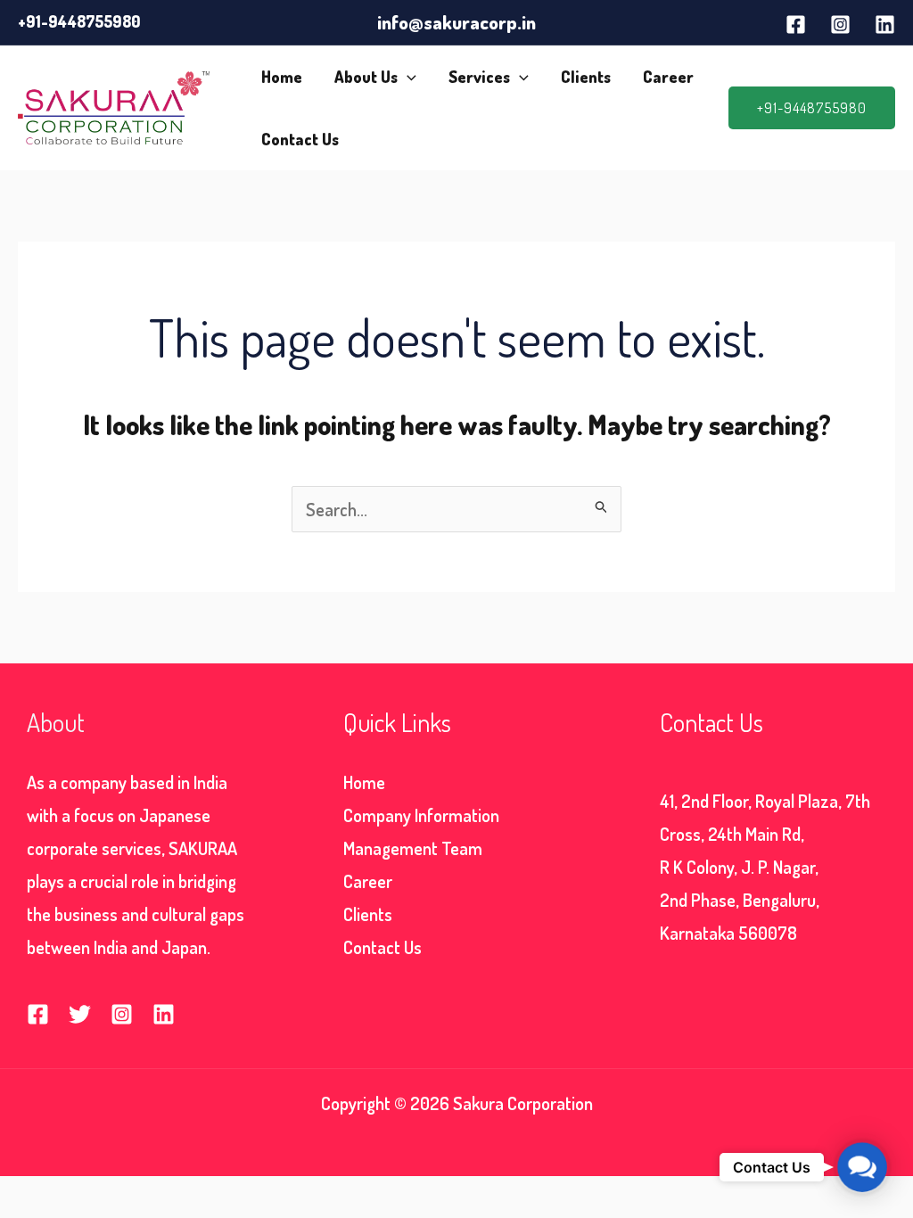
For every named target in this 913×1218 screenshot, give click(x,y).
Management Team (412, 848)
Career (668, 76)
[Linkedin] (885, 24)
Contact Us (300, 139)
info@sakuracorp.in (456, 22)
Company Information (421, 815)
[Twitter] (80, 1014)
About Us (366, 76)
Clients (586, 76)
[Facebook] (796, 24)
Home (281, 76)
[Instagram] (840, 24)
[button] (407, 76)
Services (479, 76)
